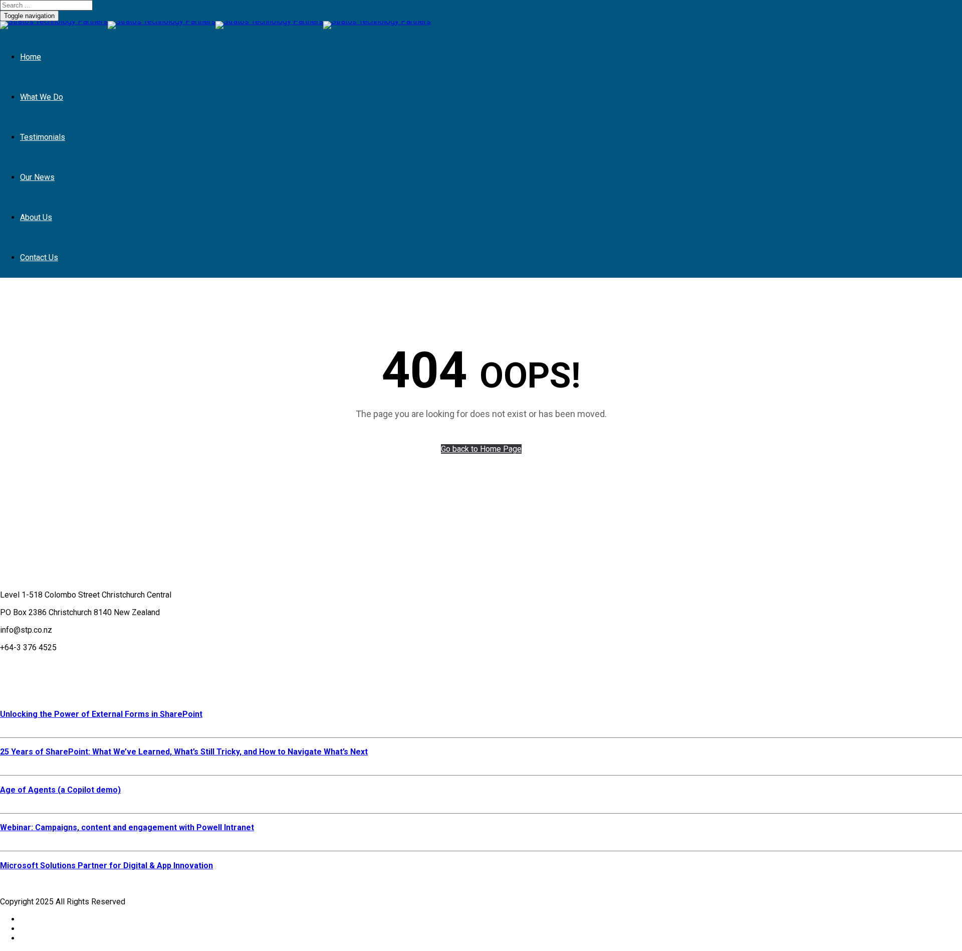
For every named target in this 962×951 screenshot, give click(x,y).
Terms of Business (33, 665)
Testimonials (42, 137)
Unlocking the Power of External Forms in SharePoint (101, 714)
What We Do (41, 97)
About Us (36, 217)
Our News (37, 177)
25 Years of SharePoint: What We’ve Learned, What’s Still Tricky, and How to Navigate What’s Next (184, 751)
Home (30, 57)
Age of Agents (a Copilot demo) (60, 790)
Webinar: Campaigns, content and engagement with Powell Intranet (127, 827)
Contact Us (39, 257)
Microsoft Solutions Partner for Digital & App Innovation (106, 865)
